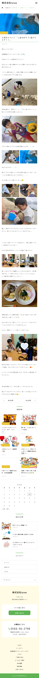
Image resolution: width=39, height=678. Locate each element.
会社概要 (19, 663)
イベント (4, 32)
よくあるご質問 (19, 660)
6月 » (8, 509)
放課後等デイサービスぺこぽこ (19, 651)
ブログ (6, 572)
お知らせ (6, 567)
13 (29, 494)
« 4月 (3, 509)
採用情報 (19, 666)
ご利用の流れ (19, 657)
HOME (19, 645)
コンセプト (19, 648)
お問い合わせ (19, 613)
